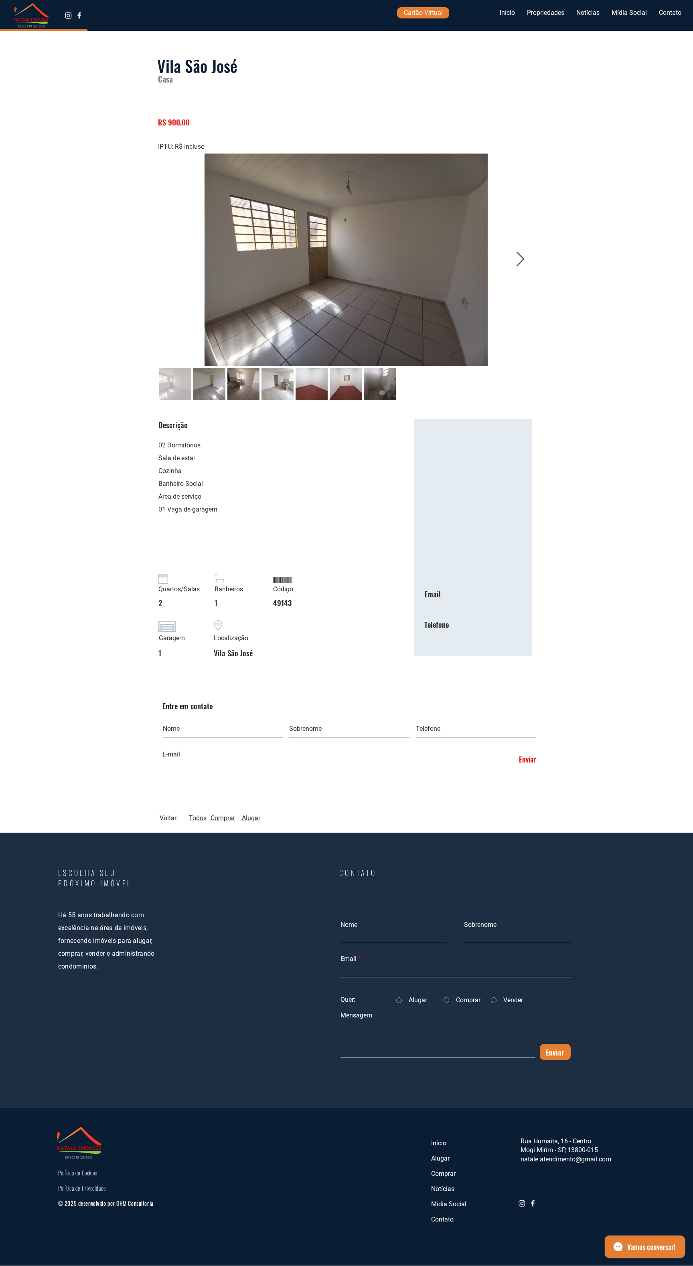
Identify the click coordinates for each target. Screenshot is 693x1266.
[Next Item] (520, 259)
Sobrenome (480, 925)
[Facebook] (79, 15)
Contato (442, 1219)
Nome (348, 925)
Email (348, 959)
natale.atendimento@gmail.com (566, 1159)
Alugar (251, 818)
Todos (198, 818)
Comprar (223, 818)
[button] (545, 13)
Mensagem (356, 1015)
